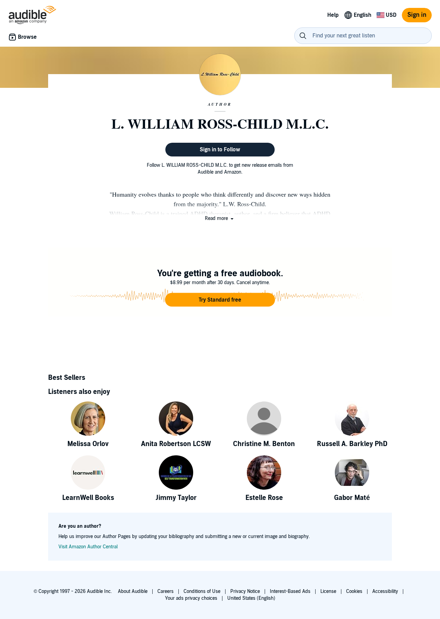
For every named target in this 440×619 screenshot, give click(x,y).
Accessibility (385, 591)
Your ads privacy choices (191, 598)
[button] (220, 218)
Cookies (354, 591)
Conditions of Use (202, 591)
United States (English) (251, 598)
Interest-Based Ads (290, 591)
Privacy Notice (245, 591)
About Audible (132, 591)
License (328, 591)
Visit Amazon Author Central (88, 547)
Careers (165, 591)
